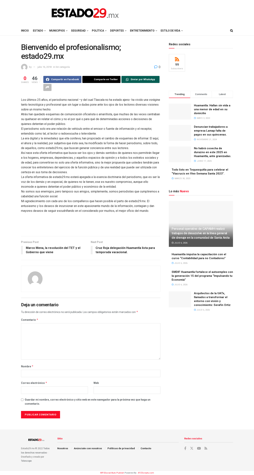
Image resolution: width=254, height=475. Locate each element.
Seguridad (78, 30)
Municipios (57, 30)
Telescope (26, 461)
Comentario (29, 319)
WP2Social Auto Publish (112, 473)
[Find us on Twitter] (191, 448)
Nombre (27, 366)
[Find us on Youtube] (199, 448)
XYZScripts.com (146, 473)
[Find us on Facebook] (185, 448)
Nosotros (62, 448)
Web (96, 382)
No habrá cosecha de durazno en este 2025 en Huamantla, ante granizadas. (212, 152)
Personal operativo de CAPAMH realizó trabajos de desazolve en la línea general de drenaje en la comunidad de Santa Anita (201, 233)
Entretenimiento (142, 30)
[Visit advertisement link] (90, 228)
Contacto (146, 448)
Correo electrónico (34, 383)
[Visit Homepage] (85, 13)
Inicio (25, 30)
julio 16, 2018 (45, 67)
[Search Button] (231, 30)
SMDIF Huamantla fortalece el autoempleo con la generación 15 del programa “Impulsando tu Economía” (202, 275)
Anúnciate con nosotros (88, 448)
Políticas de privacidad (121, 448)
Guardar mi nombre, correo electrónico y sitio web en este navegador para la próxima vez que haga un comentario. (87, 401)
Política (98, 30)
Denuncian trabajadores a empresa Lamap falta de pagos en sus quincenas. (211, 130)
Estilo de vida (170, 30)
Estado (38, 30)
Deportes (117, 30)
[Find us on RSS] (206, 448)
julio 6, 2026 (180, 243)
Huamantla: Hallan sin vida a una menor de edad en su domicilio (212, 109)
